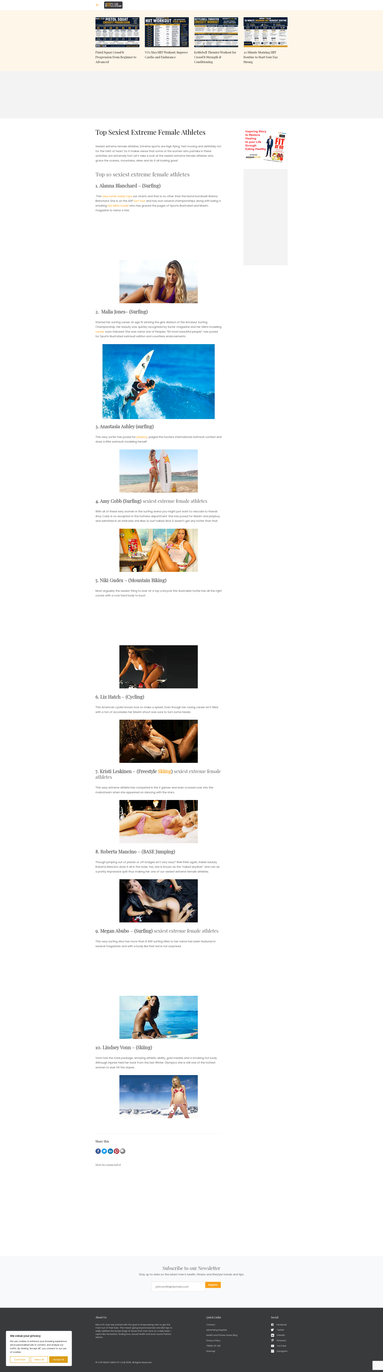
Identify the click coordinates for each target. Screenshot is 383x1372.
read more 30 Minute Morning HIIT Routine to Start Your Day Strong (266, 40)
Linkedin (281, 1335)
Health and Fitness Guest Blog (221, 1335)
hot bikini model (118, 205)
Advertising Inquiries (216, 1329)
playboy (142, 437)
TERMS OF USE (213, 1345)
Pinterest (281, 1340)
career (99, 331)
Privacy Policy (213, 1340)
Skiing (164, 771)
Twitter (280, 1329)
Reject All (39, 1359)
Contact (210, 1324)
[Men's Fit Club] (113, 5)
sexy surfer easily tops (117, 196)
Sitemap (210, 1351)
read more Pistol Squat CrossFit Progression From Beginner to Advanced (117, 40)
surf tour (139, 201)
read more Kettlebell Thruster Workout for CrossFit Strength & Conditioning (216, 40)
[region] (39, 1348)
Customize (19, 1359)
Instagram (282, 1351)
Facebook (281, 1324)
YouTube (281, 1345)
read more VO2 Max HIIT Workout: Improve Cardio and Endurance (167, 40)
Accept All (58, 1359)
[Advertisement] (191, 95)
